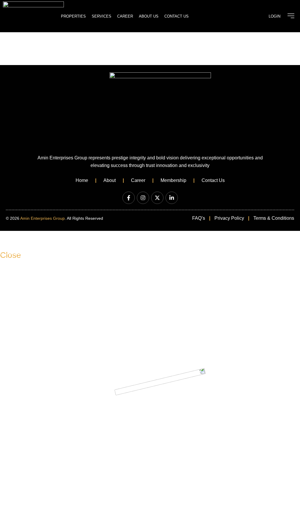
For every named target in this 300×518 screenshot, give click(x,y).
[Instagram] (143, 198)
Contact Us (176, 16)
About (109, 180)
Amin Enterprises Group (42, 218)
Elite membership (24, 277)
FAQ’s (198, 218)
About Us (148, 16)
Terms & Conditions (273, 218)
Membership (173, 180)
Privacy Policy (229, 218)
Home (82, 180)
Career (125, 16)
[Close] (7, 238)
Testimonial (18, 416)
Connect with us (22, 400)
